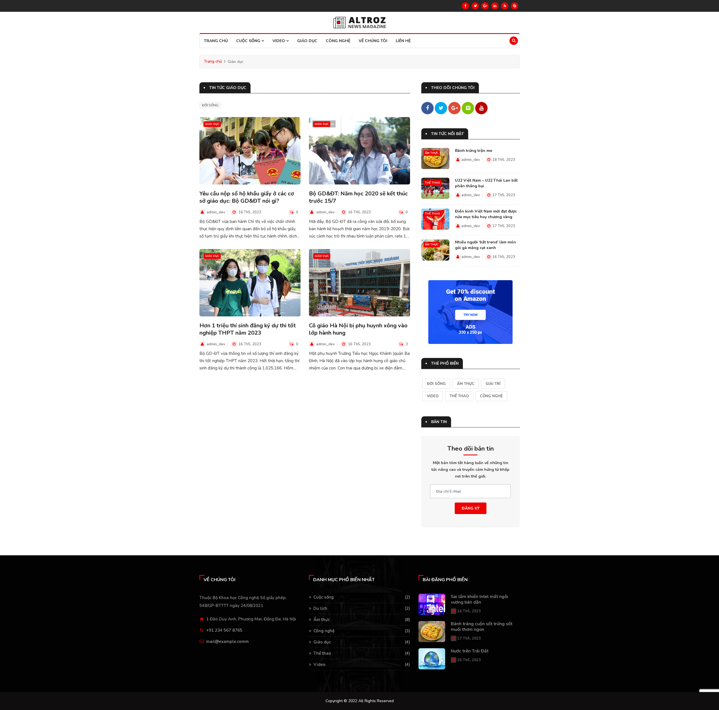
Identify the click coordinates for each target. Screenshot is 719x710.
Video (279, 41)
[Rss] (504, 6)
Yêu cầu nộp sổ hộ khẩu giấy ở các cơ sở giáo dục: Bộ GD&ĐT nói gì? (246, 197)
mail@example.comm (227, 641)
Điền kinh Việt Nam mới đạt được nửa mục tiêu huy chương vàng (486, 214)
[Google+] (485, 6)
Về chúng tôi (373, 41)
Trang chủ (216, 41)
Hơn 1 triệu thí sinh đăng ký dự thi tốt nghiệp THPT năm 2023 (247, 329)
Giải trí (493, 383)
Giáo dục (307, 41)
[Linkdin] (495, 6)
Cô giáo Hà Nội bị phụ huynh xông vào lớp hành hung (358, 329)
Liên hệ (403, 41)
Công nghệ (338, 41)
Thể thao (432, 183)
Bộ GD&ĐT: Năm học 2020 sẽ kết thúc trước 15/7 (358, 197)
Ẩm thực (431, 153)
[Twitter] (475, 6)
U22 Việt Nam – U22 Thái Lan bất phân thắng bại (486, 183)
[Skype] (514, 6)
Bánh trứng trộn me (473, 150)
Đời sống (210, 105)
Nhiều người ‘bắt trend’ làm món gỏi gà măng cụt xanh (485, 244)
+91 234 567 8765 (224, 630)
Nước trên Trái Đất (469, 651)
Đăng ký (470, 508)
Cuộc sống (248, 41)
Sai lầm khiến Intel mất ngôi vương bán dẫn (479, 599)
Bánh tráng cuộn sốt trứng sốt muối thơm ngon (481, 626)
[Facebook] (465, 6)
